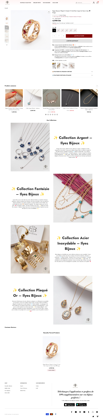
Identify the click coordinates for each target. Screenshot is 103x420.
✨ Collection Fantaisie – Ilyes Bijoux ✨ (30, 191)
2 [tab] (48, 114)
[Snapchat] (93, 412)
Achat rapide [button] (51, 370)
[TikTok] (84, 412)
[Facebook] (71, 412)
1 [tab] (45, 114)
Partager (49, 12)
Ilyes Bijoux (10, 414)
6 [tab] (57, 114)
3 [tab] (50, 114)
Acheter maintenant (72, 41)
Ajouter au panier (79, 36)
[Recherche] (83, 3)
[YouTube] (97, 412)
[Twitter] (93, 416)
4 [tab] (52, 114)
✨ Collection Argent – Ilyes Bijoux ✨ (72, 140)
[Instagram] (76, 412)
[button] (26, 2)
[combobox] (84, 3)
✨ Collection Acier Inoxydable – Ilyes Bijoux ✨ (73, 243)
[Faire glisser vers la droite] (7, 45)
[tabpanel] (14, 101)
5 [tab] (54, 114)
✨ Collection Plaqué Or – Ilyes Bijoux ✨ (30, 293)
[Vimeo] (97, 416)
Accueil (6, 8)
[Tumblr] (88, 412)
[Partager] (49, 12)
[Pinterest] (80, 412)
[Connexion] (94, 3)
